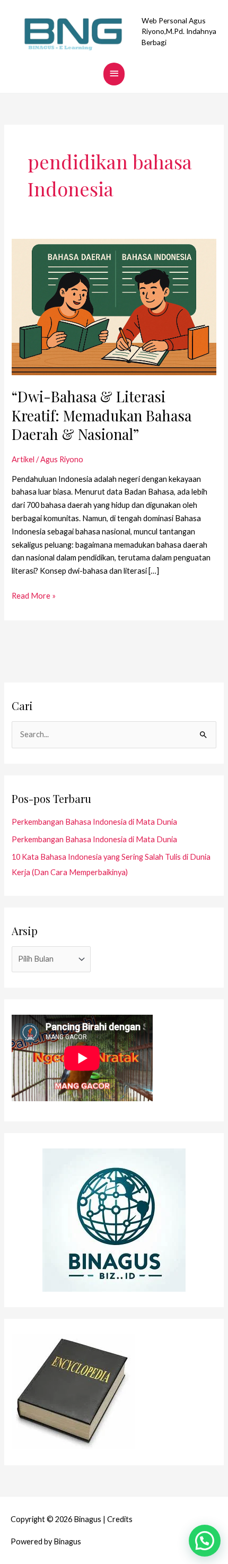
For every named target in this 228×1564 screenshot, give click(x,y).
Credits (120, 1519)
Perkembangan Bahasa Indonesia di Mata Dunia (94, 821)
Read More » (34, 595)
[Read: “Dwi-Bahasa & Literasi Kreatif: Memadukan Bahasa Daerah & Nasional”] (114, 305)
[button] (205, 1541)
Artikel (23, 459)
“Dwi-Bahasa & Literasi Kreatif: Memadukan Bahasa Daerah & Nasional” (101, 415)
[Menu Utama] (114, 74)
